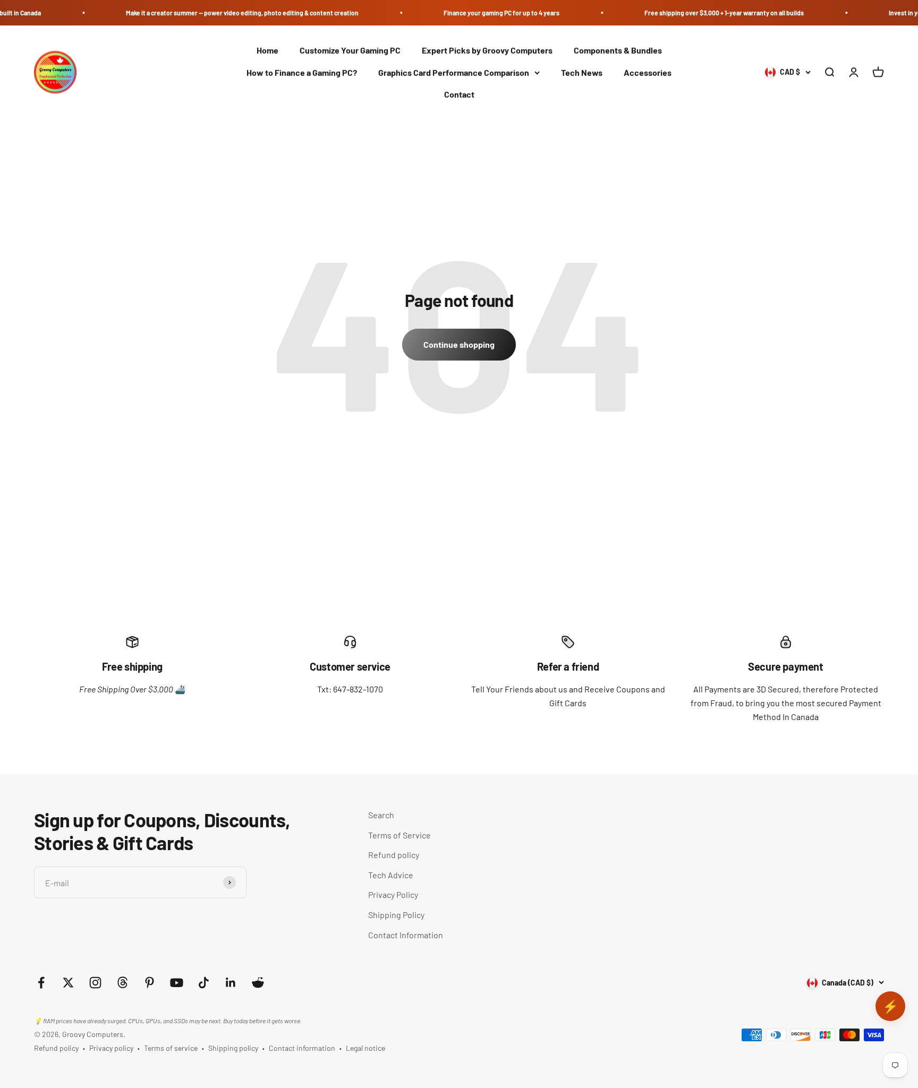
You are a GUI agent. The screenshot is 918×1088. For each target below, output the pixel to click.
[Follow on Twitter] (68, 982)
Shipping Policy (396, 915)
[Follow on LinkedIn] (231, 982)
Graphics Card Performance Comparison (453, 72)
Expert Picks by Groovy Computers (487, 50)
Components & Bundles (618, 50)
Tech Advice (390, 875)
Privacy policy (111, 1047)
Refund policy (393, 855)
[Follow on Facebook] (41, 982)
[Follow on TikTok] (204, 982)
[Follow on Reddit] (258, 982)
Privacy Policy (393, 894)
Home (267, 50)
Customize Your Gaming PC (350, 50)
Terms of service (171, 1047)
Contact (459, 95)
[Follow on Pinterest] (149, 982)
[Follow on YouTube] (176, 982)
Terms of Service (399, 835)
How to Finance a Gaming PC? (301, 72)
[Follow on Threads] (122, 982)
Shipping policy (233, 1047)
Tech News (581, 72)
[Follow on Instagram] (95, 982)
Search (381, 815)
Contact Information (405, 935)
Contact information (302, 1047)
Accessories (648, 72)
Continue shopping (459, 344)
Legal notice (365, 1047)
